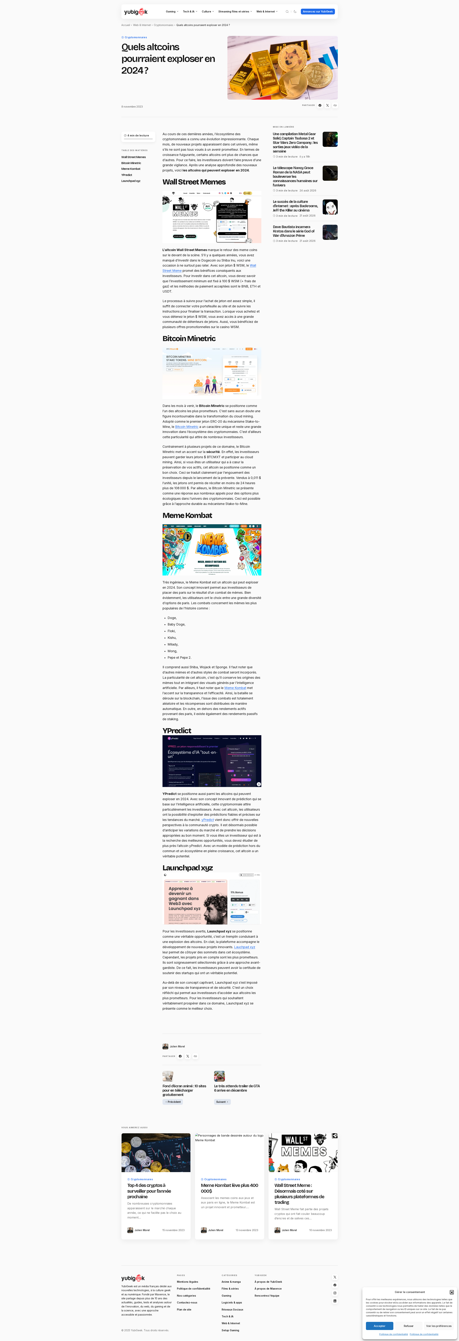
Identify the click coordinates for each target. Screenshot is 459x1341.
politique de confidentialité (224, 715)
